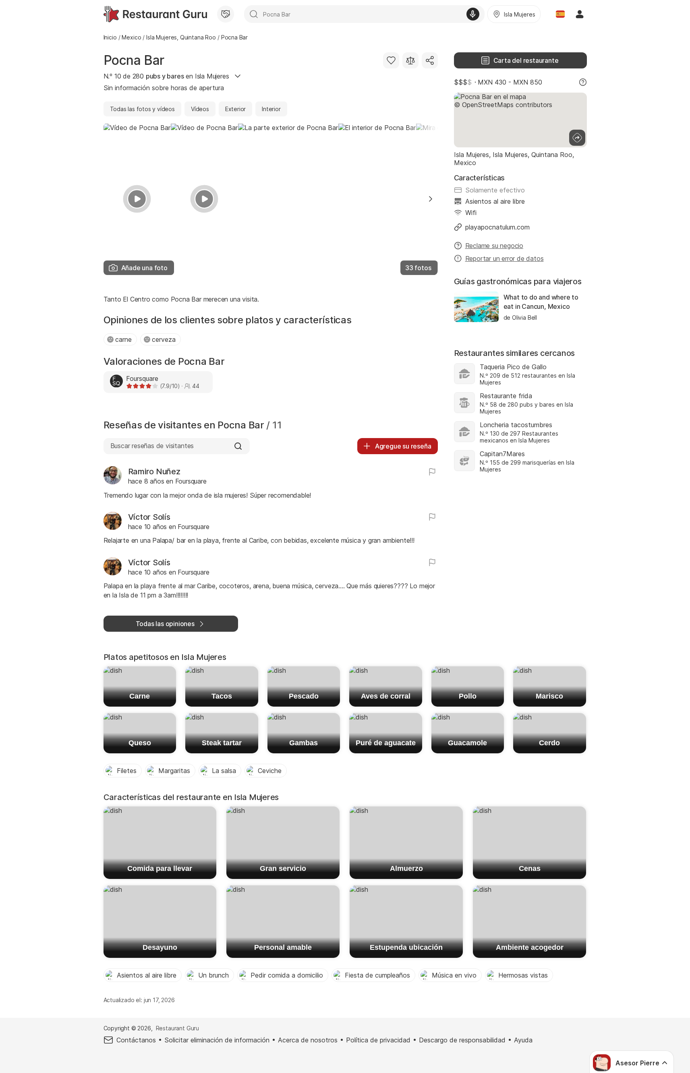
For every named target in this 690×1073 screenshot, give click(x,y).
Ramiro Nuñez (154, 471)
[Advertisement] (520, 548)
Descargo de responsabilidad (462, 1040)
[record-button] (472, 14)
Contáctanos (136, 1040)
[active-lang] (560, 14)
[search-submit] (254, 14)
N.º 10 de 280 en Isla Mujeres (166, 76)
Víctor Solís (149, 517)
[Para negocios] (225, 14)
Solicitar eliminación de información (216, 1040)
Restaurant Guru (177, 1028)
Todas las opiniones (165, 624)
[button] (430, 199)
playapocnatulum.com (497, 227)
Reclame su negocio (494, 246)
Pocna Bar (134, 60)
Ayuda (523, 1040)
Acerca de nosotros (308, 1040)
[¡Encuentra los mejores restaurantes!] (155, 14)
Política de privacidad (378, 1040)
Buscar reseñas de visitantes (152, 446)
